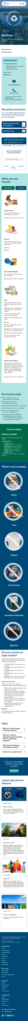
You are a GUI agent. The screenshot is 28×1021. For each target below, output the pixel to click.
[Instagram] (14, 1016)
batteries (18, 414)
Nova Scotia (4, 986)
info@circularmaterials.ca (10, 1009)
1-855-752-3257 (14, 93)
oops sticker (11, 117)
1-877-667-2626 (7, 1011)
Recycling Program (6, 49)
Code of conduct (5, 950)
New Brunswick (5, 984)
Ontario (3, 988)
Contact (3, 960)
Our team (4, 954)
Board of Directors (6, 952)
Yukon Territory (5, 991)
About (3, 948)
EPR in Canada (5, 970)
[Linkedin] (3, 1016)
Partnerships (5, 956)
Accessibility (5, 962)
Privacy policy (5, 964)
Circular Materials (17, 99)
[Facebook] (11, 1016)
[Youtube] (8, 1016)
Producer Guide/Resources (8, 974)
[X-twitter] (5, 1016)
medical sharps (9, 416)
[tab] (8, 188)
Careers (3, 958)
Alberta (3, 982)
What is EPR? (5, 972)
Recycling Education (7, 52)
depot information (17, 114)
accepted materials (13, 112)
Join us (3, 976)
